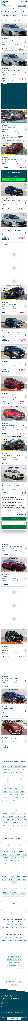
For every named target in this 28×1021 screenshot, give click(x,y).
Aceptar (14, 518)
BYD (16, 772)
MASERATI (10, 807)
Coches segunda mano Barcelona (14, 950)
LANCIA (23, 797)
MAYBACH (23, 807)
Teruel (18, 876)
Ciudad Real (21, 851)
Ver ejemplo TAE (21, 49)
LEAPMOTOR (12, 800)
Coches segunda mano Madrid (14, 953)
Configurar (13, 522)
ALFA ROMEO (17, 766)
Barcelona (4, 848)
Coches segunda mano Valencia (14, 959)
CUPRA (18, 778)
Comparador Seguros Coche (14, 962)
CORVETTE (12, 778)
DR (3, 785)
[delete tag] (10, 15)
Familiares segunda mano (9, 968)
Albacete (10, 841)
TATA (14, 825)
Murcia (22, 863)
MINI (23, 810)
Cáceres (18, 848)
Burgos (11, 848)
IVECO (10, 794)
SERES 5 (14, 913)
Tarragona (4, 876)
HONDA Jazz (14, 895)
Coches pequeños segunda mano (14, 946)
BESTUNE (5, 772)
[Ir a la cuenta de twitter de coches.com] (1, 1006)
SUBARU (23, 822)
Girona (24, 854)
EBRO (13, 785)
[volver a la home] (4, 1002)
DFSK (11, 782)
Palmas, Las (6, 870)
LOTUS (9, 803)
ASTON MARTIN (6, 769)
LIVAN (4, 803)
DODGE (16, 782)
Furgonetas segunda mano (14, 971)
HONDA (22, 788)
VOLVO (21, 828)
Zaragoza (14, 882)
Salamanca (5, 873)
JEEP (5, 797)
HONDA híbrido (5, 927)
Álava (4, 841)
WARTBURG (11, 832)
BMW (11, 772)
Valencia (4, 879)
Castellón (14, 851)
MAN (4, 807)
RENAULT (24, 816)
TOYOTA (6, 828)
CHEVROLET (14, 775)
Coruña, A (11, 854)
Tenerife (12, 876)
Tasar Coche (19, 981)
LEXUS (24, 800)
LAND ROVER (4, 800)
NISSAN (12, 813)
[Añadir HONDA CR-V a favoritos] (23, 24)
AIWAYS (10, 766)
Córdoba (4, 854)
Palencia (20, 866)
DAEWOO (4, 782)
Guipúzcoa (22, 857)
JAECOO (16, 794)
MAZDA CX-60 (5, 910)
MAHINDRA (23, 803)
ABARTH (4, 766)
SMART (25, 819)
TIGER (25, 825)
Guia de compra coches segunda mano (14, 975)
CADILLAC (22, 772)
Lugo (11, 863)
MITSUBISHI (5, 813)
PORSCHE (17, 816)
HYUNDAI (5, 791)
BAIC (18, 769)
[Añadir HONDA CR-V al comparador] (25, 24)
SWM (9, 825)
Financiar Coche (20, 968)
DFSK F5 (21, 906)
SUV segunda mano (10, 981)
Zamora (24, 879)
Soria (24, 873)
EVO (17, 785)
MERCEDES (12, 810)
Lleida (5, 863)
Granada (6, 857)
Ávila (11, 845)
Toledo (24, 876)
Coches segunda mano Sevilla (14, 956)
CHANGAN (7, 775)
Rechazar (14, 527)
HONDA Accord (5, 892)
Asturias (4, 845)
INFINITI (22, 791)
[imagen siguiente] (26, 29)
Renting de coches (20, 978)
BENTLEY (23, 769)
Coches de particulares (7, 940)
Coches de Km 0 (19, 937)
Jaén (18, 860)
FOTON (16, 788)
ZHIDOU (17, 832)
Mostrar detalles (20, 514)
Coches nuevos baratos (14, 943)
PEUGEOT (4, 816)
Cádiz (24, 848)
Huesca (11, 860)
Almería (23, 841)
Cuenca (18, 854)
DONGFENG (23, 782)
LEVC (19, 800)
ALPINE (24, 766)
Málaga (16, 863)
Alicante (17, 841)
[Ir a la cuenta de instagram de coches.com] (5, 1006)
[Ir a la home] (4, 1)
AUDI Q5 (6, 906)
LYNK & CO (16, 803)
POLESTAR (11, 816)
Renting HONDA (23, 927)
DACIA (24, 778)
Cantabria (6, 851)
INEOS (17, 791)
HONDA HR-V (6, 895)
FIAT (5, 788)
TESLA (19, 825)
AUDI (13, 769)
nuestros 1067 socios (12, 499)
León (23, 860)
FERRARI (23, 785)
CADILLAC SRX (14, 906)
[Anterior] (25, 752)
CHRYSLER (21, 775)
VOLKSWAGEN (14, 828)
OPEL (24, 813)
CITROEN (4, 778)
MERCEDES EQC (14, 910)
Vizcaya (18, 879)
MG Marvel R (22, 910)
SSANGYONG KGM (15, 822)
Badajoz (16, 845)
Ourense (14, 866)
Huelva (5, 860)
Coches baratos (9, 937)
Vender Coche (14, 984)
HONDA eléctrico (18, 924)
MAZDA (5, 810)
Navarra (7, 866)
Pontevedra (14, 870)
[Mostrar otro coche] (14, 65)
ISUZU (5, 794)
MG (18, 810)
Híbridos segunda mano (8, 978)
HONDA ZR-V (22, 895)
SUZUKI (3, 825)
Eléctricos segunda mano (14, 965)
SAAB (3, 819)
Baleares (23, 845)
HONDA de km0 (9, 924)
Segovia (12, 873)
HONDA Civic (14, 892)
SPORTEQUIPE (6, 822)
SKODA (19, 819)
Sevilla (18, 873)
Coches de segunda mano (20, 940)
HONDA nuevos (14, 927)
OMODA (18, 813)
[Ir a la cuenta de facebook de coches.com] (10, 1006)
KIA (9, 797)
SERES (13, 819)
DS (7, 785)
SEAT (8, 819)
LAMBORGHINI (15, 797)
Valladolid (11, 879)
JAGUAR (22, 794)
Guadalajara (13, 857)
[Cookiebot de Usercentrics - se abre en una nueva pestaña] (21, 493)
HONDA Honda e (23, 892)
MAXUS (16, 807)
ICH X (12, 791)
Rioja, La (22, 870)
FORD (11, 788)
